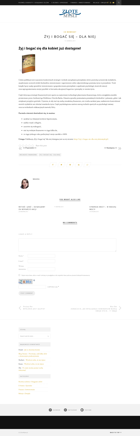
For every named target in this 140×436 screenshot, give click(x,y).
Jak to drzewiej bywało (32, 350)
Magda (36, 179)
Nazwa (21, 256)
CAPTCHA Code (52, 287)
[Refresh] (34, 280)
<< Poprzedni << (29, 148)
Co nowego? (70, 32)
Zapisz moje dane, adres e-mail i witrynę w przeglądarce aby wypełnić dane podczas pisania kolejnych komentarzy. (56, 275)
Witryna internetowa (22, 267)
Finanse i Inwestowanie (80, 2)
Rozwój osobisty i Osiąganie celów (34, 2)
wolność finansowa (28, 155)
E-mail (21, 261)
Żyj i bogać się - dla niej (50, 155)
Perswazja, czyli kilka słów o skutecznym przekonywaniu (33, 355)
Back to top (115, 432)
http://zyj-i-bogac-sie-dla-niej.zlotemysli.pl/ (91, 139)
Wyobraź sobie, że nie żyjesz (35, 360)
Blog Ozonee (23, 354)
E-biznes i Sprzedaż (60, 2)
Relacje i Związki (100, 2)
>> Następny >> (110, 148)
